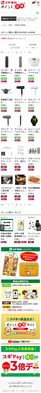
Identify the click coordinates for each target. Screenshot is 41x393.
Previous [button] (2, 227)
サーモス (23, 20)
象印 (18, 20)
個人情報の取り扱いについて (20, 386)
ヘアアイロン (31, 20)
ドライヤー (28, 18)
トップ (4, 25)
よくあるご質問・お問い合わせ (20, 383)
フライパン (20, 18)
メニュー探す (38, 4)
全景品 (10, 25)
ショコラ (35, 18)
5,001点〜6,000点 (20, 25)
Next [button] (39, 227)
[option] (7, 230)
